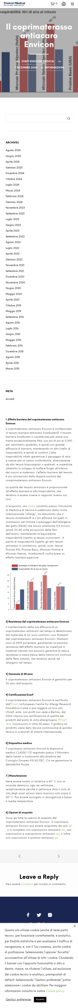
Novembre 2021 (15, 265)
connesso (27, 884)
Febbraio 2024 (14, 196)
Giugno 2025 (13, 156)
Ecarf (14, 704)
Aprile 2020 (13, 300)
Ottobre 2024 (14, 179)
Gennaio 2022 (14, 260)
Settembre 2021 (15, 271)
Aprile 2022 (13, 254)
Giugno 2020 (13, 288)
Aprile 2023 (13, 231)
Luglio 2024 (12, 185)
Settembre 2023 (15, 214)
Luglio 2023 (12, 219)
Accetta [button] (40, 999)
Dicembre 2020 (15, 277)
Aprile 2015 (12, 363)
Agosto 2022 (13, 242)
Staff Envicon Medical (38, 61)
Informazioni (54, 67)
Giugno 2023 (13, 225)
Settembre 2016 (15, 317)
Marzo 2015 (12, 369)
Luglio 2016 (12, 328)
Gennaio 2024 (14, 202)
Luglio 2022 (12, 248)
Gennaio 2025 (14, 168)
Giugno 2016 (13, 334)
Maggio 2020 (14, 294)
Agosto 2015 (13, 357)
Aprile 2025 (13, 162)
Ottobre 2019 (13, 305)
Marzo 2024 (13, 191)
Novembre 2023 (15, 208)
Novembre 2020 (15, 282)
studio (31, 506)
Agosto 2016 (13, 323)
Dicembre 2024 (15, 173)
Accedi (10, 399)
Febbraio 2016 (14, 346)
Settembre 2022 (15, 237)
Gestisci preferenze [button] (18, 999)
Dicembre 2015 (14, 351)
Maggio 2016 (13, 340)
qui (70, 826)
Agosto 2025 (13, 150)
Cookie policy (55, 991)
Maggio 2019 (13, 311)
